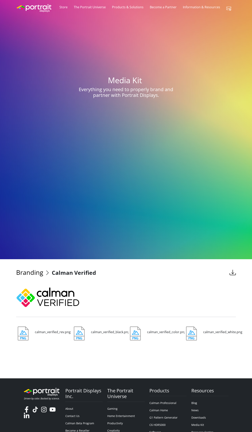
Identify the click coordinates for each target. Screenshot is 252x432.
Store (63, 7)
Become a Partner (163, 7)
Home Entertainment (121, 416)
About (69, 408)
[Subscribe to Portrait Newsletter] (230, 8)
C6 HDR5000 (157, 425)
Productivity (115, 423)
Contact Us (72, 416)
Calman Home (158, 410)
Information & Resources (201, 7)
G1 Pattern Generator (163, 417)
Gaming (112, 408)
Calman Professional (162, 403)
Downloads (198, 417)
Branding (29, 272)
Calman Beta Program (79, 423)
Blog (194, 403)
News (195, 410)
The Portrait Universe (90, 7)
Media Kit (197, 425)
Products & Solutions (128, 7)
